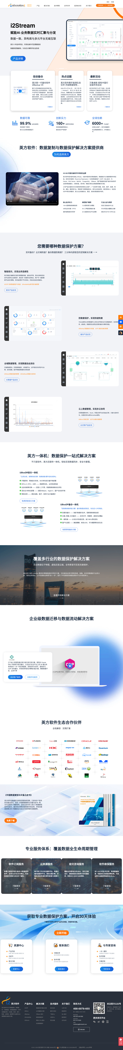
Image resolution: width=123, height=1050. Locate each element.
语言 (108, 2)
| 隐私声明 (81, 1047)
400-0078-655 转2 (78, 1016)
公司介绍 (64, 1008)
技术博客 (57, 6)
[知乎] (103, 1022)
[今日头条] (107, 1022)
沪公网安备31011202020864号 (68, 1047)
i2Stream (27, 1020)
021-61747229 (77, 1020)
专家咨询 (106, 969)
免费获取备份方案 (69, 529)
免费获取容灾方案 (28, 501)
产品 (38, 6)
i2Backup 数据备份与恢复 (86, 328)
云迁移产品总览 (86, 425)
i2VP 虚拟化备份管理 (101, 328)
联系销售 (110, 5)
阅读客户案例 (15, 677)
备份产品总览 (85, 334)
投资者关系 (77, 6)
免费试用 (100, 5)
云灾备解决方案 (40, 1011)
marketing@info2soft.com (80, 1024)
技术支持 (52, 1008)
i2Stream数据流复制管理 (11, 374)
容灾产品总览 (11, 290)
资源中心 (16, 969)
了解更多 (50, 107)
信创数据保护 (39, 1023)
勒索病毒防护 (39, 1017)
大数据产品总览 (12, 380)
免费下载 (18, 58)
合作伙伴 (67, 6)
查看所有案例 (32, 677)
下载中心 (52, 1014)
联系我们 (61, 969)
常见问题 (52, 1020)
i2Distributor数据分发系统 (28, 374)
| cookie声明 (88, 1047)
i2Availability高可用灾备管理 (30, 284)
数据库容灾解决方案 (41, 1008)
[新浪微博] (99, 1022)
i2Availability (28, 1017)
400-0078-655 (81, 1008)
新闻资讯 (64, 1011)
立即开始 (61, 933)
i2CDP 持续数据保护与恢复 (12, 284)
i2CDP (26, 1008)
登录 (112, 2)
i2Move (26, 1011)
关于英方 (89, 6)
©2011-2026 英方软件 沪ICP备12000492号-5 (44, 1047)
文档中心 (52, 1017)
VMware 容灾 (39, 1014)
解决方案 (47, 6)
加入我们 (64, 1014)
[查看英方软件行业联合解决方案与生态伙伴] (61, 758)
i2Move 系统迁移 (84, 419)
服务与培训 (53, 1011)
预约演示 (82, 1029)
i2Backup (27, 1014)
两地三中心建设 (40, 1020)
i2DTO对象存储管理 (96, 419)
